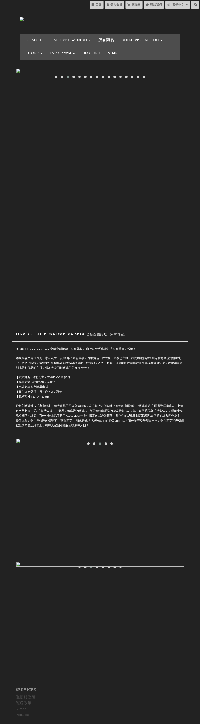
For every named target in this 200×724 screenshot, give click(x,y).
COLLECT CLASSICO (140, 40)
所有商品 (106, 40)
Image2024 (61, 53)
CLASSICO (36, 40)
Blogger (91, 53)
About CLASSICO (70, 40)
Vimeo (114, 53)
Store (33, 53)
